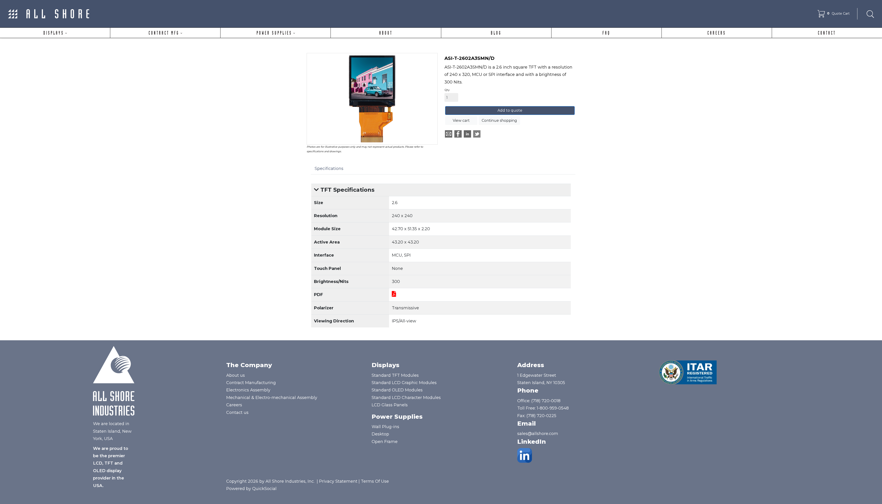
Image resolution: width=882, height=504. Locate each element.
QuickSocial (264, 488)
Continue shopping (499, 120)
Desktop (380, 434)
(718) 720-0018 (545, 400)
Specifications (329, 168)
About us (235, 375)
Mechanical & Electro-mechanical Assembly (271, 397)
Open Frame (385, 441)
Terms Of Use (375, 481)
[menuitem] (55, 33)
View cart (461, 120)
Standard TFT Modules (395, 375)
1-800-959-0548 (553, 408)
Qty (447, 89)
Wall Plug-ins (385, 426)
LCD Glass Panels (390, 404)
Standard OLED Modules (397, 390)
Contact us (237, 412)
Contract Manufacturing (251, 382)
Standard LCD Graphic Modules (404, 382)
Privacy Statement (338, 481)
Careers (234, 404)
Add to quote (510, 110)
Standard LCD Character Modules (406, 397)
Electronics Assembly (248, 390)
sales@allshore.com (537, 433)
